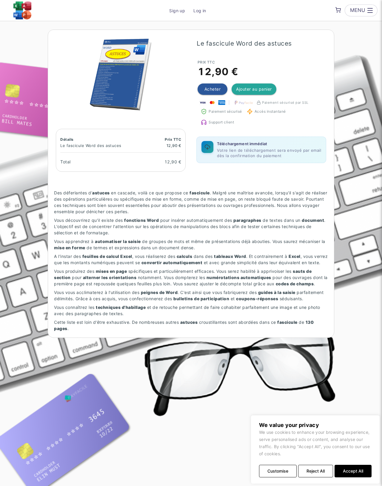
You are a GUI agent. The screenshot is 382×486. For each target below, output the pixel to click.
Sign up (177, 10)
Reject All (315, 470)
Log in (199, 10)
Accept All (353, 470)
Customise (277, 470)
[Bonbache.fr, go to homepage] (22, 10)
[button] (121, 74)
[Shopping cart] (338, 10)
